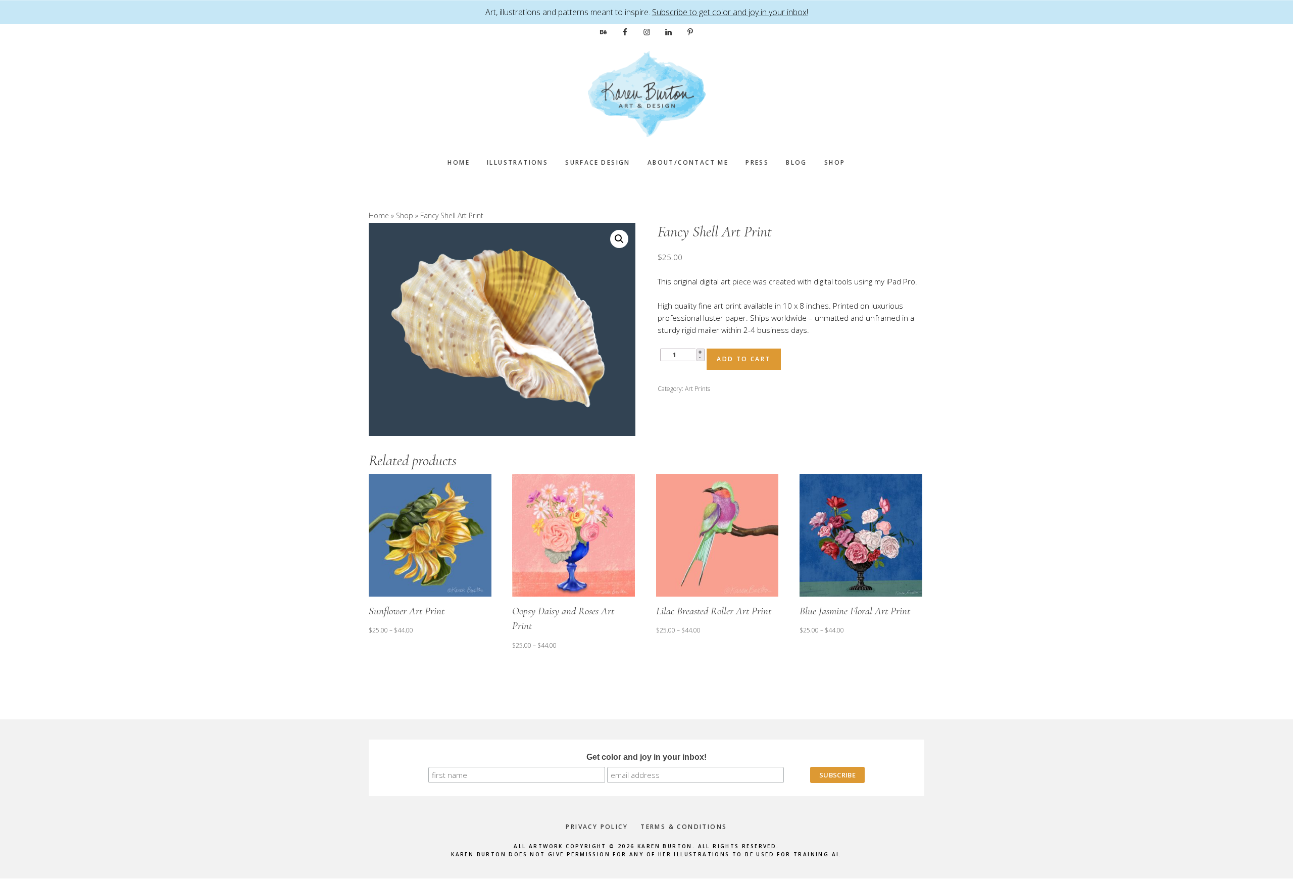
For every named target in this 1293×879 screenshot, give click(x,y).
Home (379, 215)
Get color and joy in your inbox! (646, 757)
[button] (619, 239)
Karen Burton (646, 94)
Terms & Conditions (683, 826)
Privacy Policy (597, 826)
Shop (404, 215)
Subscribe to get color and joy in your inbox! (730, 12)
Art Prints (697, 388)
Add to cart (743, 359)
